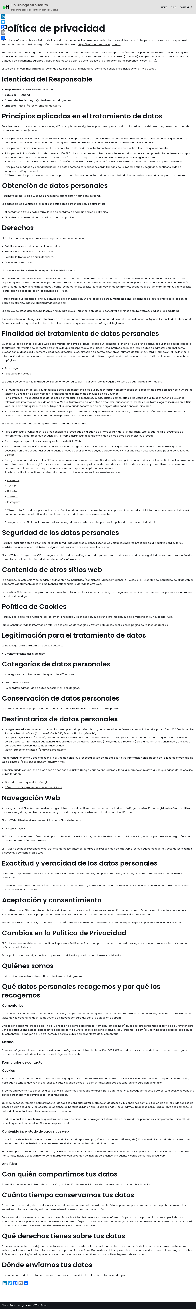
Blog (173, 7)
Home (164, 7)
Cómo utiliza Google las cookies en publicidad (33, 787)
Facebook (13, 480)
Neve (5, 1305)
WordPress (41, 1305)
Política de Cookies (156, 625)
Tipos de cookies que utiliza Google (26, 782)
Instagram (13, 502)
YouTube (12, 496)
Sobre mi (184, 7)
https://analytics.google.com (48, 749)
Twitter (11, 485)
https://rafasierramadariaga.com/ (99, 44)
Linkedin (12, 491)
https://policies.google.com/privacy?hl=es (38, 762)
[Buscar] (192, 7)
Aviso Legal (148, 68)
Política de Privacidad (18, 373)
